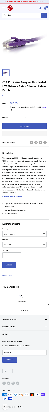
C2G (3, 95)
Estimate (9, 265)
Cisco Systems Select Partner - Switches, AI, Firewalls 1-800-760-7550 (24, 1)
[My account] (40, 8)
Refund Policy (7, 275)
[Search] (44, 15)
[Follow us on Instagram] (13, 383)
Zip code (5, 250)
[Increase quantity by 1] (25, 117)
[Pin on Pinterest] (36, 142)
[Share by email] (45, 142)
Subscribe (9, 360)
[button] (24, 133)
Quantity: (5, 117)
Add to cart (24, 126)
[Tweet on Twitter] (40, 142)
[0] (44, 8)
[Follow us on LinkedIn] (17, 383)
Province (5, 239)
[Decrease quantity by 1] (12, 117)
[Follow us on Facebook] (4, 383)
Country (5, 229)
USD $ (5, 371)
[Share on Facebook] (31, 142)
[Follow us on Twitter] (8, 383)
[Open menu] (3, 8)
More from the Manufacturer (12, 197)
